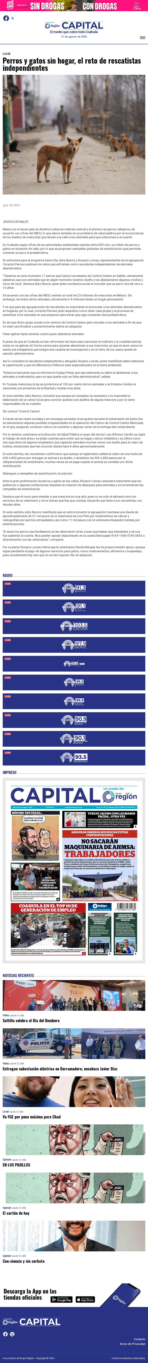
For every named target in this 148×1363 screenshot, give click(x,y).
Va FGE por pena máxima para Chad (32, 1116)
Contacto (139, 1339)
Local (6, 53)
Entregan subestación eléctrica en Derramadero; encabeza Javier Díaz (60, 1068)
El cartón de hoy (16, 1213)
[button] (142, 38)
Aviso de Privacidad (132, 1344)
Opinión (7, 1159)
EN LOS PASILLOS (16, 1165)
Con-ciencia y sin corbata (24, 1261)
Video (6, 1015)
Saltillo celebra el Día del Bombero (31, 1020)
